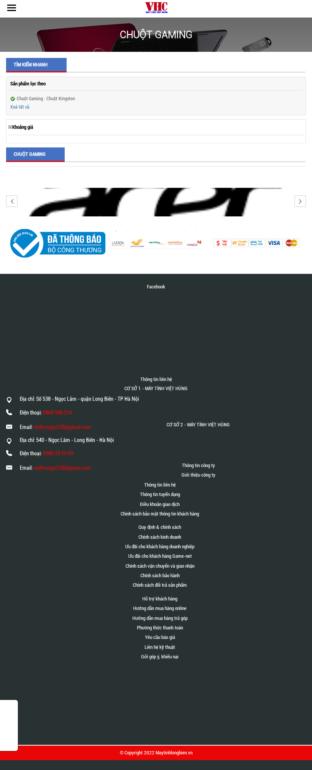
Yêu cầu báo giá (160, 637)
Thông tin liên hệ (160, 485)
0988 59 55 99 (58, 453)
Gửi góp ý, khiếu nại (159, 657)
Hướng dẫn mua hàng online (159, 608)
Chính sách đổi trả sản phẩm (160, 585)
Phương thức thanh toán (160, 628)
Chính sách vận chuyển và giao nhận (160, 566)
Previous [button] (12, 201)
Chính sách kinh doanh (159, 537)
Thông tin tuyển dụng (160, 494)
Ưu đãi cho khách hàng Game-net (160, 556)
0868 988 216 (57, 413)
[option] (156, 202)
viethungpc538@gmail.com (62, 427)
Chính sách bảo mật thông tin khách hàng (160, 514)
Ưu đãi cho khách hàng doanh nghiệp (159, 546)
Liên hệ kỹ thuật (160, 647)
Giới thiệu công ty (198, 475)
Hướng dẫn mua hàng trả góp (160, 618)
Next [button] (300, 201)
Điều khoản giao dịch (160, 504)
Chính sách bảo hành (160, 575)
